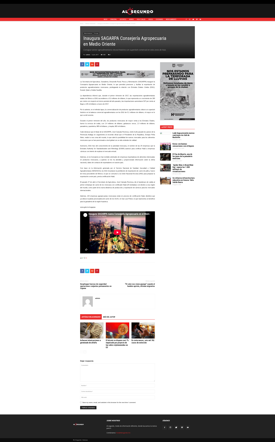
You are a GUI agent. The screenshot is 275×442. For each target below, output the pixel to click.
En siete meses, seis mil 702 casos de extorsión (142, 341)
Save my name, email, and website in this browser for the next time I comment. (109, 402)
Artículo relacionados (90, 317)
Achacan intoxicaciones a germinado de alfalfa (90, 341)
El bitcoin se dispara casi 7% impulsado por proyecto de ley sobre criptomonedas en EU (117, 343)
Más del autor (109, 317)
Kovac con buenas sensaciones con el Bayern (183, 145)
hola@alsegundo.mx (123, 433)
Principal (113, 19)
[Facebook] (186, 19)
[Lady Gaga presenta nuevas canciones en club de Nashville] (165, 136)
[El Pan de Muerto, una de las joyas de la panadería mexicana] (165, 157)
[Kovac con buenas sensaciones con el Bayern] (165, 146)
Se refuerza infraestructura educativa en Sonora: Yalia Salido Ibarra (184, 180)
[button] (200, 2)
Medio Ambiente (171, 19)
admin (88, 54)
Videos (150, 19)
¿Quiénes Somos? (121, 2)
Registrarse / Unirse (99, 2)
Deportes (123, 19)
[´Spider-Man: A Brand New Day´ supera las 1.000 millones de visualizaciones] (165, 167)
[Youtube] (200, 19)
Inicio (105, 19)
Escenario (159, 19)
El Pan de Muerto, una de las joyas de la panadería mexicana (182, 156)
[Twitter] (193, 19)
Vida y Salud (141, 19)
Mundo (131, 19)
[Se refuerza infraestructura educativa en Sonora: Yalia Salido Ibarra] (165, 180)
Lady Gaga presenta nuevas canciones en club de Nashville (184, 135)
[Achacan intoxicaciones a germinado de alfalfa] (92, 330)
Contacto (110, 2)
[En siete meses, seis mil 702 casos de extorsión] (143, 330)
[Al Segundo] (137, 10)
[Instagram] (189, 19)
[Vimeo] (196, 19)
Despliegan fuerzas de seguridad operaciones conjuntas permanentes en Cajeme (96, 286)
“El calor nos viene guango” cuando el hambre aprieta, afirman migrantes (140, 285)
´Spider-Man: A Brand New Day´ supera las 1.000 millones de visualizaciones (183, 168)
